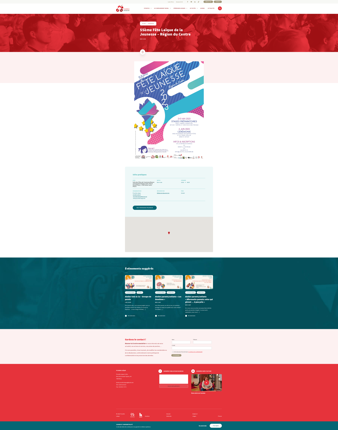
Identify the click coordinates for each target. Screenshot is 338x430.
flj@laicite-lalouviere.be (163, 193)
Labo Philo (171, 2)
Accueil (144, 23)
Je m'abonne (176, 355)
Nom (173, 339)
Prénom (195, 339)
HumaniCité (179, 2)
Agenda (202, 8)
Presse (220, 416)
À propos (146, 8)
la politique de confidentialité (195, 352)
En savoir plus (203, 425)
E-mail (173, 345)
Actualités (211, 8)
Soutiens (147, 416)
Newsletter (208, 1)
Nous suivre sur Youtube (198, 393)
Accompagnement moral (161, 8)
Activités (193, 8)
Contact (218, 1)
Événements (151, 23)
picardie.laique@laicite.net (140, 196)
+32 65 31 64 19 (137, 195)
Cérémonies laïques (179, 8)
